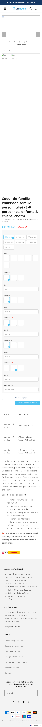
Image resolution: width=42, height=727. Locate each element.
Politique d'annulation (13, 657)
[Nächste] (38, 34)
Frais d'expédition (18, 219)
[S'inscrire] (34, 693)
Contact (7, 673)
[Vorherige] (4, 34)
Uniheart (11, 721)
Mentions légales (11, 668)
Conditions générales (13, 641)
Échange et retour (12, 651)
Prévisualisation (21, 398)
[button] (5, 8)
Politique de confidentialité (15, 662)
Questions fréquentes (13, 646)
